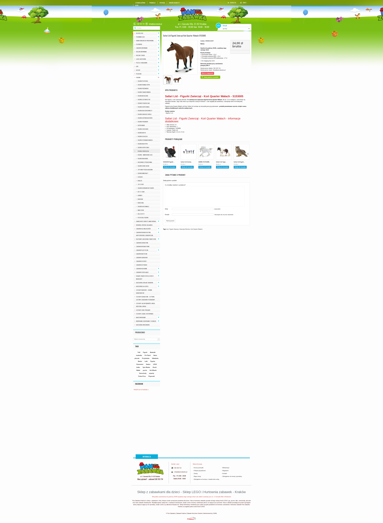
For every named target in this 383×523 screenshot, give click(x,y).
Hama (155, 355)
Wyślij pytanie (170, 221)
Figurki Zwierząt (174, 229)
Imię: (166, 209)
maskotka (139, 355)
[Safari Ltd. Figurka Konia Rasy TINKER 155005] (224, 152)
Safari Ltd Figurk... (239, 162)
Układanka (155, 358)
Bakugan (140, 199)
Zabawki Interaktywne (142, 246)
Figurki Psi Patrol (143, 81)
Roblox (140, 181)
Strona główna (140, 3)
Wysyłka (162, 3)
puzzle (145, 370)
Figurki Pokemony (143, 122)
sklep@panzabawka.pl (219, 70)
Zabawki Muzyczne (141, 254)
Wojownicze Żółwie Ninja (145, 162)
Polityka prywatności (200, 470)
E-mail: (167, 214)
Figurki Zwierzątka (143, 151)
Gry (137, 66)
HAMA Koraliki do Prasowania (144, 40)
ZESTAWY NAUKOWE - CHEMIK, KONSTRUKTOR (144, 291)
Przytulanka (145, 358)
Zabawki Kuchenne (141, 268)
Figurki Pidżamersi (143, 88)
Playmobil (151, 376)
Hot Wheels (153, 370)
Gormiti (140, 195)
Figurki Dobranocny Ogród (146, 188)
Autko (138, 367)
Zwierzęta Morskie (184, 229)
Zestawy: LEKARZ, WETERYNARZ (144, 314)
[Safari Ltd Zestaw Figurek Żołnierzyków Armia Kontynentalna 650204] (188, 152)
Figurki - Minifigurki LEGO (145, 155)
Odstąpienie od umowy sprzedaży (232, 476)
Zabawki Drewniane (141, 48)
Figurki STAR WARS (143, 129)
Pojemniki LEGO (140, 37)
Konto (244, 3)
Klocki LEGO (139, 33)
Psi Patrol (148, 355)
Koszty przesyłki (198, 467)
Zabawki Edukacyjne (142, 243)
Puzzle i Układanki (141, 63)
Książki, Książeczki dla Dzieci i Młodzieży (145, 277)
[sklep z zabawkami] (150, 468)
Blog (136, 5)
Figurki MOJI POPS (143, 144)
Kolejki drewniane (141, 52)
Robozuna (141, 203)
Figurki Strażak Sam (144, 103)
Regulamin (225, 470)
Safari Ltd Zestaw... (186, 162)
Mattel (138, 370)
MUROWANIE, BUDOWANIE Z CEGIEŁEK (146, 321)
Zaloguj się (233, 3)
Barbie (140, 361)
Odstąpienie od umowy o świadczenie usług (206, 479)
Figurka (152, 361)
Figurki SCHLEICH (143, 136)
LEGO (155, 364)
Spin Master (146, 367)
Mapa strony (197, 476)
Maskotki (152, 352)
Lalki (146, 361)
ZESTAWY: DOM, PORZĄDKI (143, 310)
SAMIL (215, 513)
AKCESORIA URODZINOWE (143, 325)
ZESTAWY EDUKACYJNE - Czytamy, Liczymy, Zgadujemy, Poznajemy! (145, 298)
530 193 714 (216, 68)
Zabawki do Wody (141, 261)
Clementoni (139, 364)
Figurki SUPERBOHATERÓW (145, 118)
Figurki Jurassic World (144, 114)
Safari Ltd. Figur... (221, 162)
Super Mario (141, 125)
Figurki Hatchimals (143, 206)
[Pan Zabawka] (193, 14)
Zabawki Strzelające (142, 272)
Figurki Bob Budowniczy (145, 110)
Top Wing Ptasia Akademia (145, 169)
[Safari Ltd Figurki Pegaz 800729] (206, 152)
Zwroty (196, 473)
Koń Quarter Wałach (196, 229)
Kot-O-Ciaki (141, 192)
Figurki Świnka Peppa (144, 85)
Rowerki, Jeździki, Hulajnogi (144, 225)
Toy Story (141, 184)
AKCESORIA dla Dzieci (142, 286)
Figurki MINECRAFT (143, 173)
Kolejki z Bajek (140, 55)
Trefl (139, 352)
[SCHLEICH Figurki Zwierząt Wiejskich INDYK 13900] (171, 152)
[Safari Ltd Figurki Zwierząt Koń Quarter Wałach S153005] (167, 80)
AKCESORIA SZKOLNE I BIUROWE (144, 283)
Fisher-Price (142, 376)
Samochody (142, 373)
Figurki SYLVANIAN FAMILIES (145, 140)
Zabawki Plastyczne (142, 250)
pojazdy (151, 373)
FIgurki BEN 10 (142, 133)
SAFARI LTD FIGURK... (204, 162)
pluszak (137, 358)
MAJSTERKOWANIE (141, 317)
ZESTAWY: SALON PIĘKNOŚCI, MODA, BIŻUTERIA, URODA (145, 304)
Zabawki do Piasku (141, 265)
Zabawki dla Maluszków (143, 229)
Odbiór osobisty (174, 3)
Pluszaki (138, 74)
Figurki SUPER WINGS (143, 107)
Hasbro (148, 364)
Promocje (152, 3)
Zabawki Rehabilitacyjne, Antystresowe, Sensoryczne (144, 233)
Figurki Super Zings (143, 147)
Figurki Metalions (143, 96)
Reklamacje (225, 467)
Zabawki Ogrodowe (142, 257)
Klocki (138, 70)
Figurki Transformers (144, 92)
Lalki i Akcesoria (141, 59)
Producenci (140, 332)
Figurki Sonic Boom (143, 166)
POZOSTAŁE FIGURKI (143, 217)
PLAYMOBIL (139, 44)
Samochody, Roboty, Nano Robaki (146, 221)
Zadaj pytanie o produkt (211, 77)
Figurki (138, 77)
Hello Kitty (141, 214)
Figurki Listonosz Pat (144, 99)
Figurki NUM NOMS (143, 158)
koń (167, 229)
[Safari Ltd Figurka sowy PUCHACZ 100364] (241, 152)
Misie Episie (141, 210)
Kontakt (224, 473)
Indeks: (202, 41)
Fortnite (140, 177)
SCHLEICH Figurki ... (168, 162)
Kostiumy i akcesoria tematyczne (146, 239)
